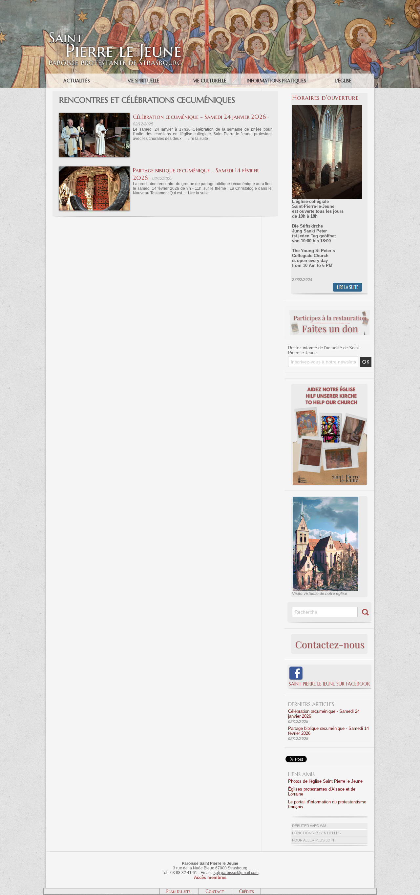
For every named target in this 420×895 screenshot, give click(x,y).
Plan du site (179, 891)
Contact (215, 891)
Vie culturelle (209, 81)
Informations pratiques (276, 81)
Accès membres (210, 877)
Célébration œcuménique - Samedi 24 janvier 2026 (199, 116)
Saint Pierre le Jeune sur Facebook (329, 684)
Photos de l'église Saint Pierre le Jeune (325, 781)
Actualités (76, 81)
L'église (343, 81)
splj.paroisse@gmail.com (236, 872)
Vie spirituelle (143, 81)
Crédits (246, 891)
